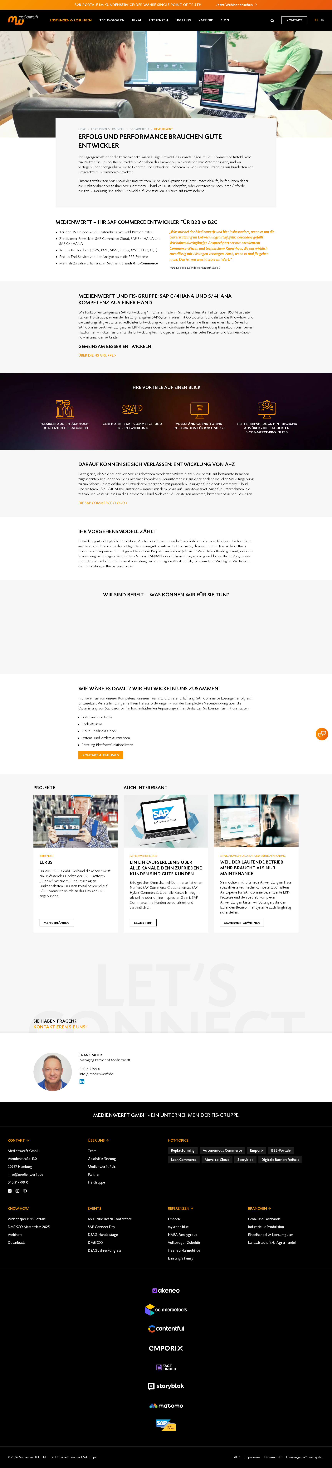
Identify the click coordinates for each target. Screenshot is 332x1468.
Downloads (16, 1242)
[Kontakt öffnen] (322, 734)
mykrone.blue (178, 1227)
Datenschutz (273, 1457)
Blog (225, 20)
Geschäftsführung (102, 1159)
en (322, 20)
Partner (94, 1174)
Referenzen (158, 20)
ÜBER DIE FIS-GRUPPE (96, 355)
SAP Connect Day (101, 1227)
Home (82, 129)
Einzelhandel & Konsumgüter (270, 1235)
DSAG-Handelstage (103, 1235)
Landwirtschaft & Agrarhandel (272, 1242)
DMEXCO (95, 1242)
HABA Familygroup (182, 1235)
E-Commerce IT (139, 129)
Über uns (183, 20)
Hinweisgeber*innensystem (305, 1457)
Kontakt (294, 20)
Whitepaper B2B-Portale (27, 1219)
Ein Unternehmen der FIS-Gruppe (195, 1115)
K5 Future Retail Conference (110, 1219)
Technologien (111, 20)
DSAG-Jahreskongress (104, 1250)
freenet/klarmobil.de (184, 1250)
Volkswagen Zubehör (184, 1242)
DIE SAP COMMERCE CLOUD (101, 503)
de (316, 20)
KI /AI (136, 20)
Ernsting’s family (180, 1258)
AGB (237, 1457)
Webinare (15, 1235)
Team (92, 1151)
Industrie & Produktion (266, 1227)
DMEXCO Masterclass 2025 (29, 1227)
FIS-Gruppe (96, 1182)
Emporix (174, 1219)
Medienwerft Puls (101, 1167)
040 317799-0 (90, 1069)
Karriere (205, 20)
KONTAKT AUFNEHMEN (100, 755)
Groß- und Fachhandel (264, 1219)
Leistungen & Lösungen (71, 20)
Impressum (252, 1457)
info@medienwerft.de (96, 1074)
